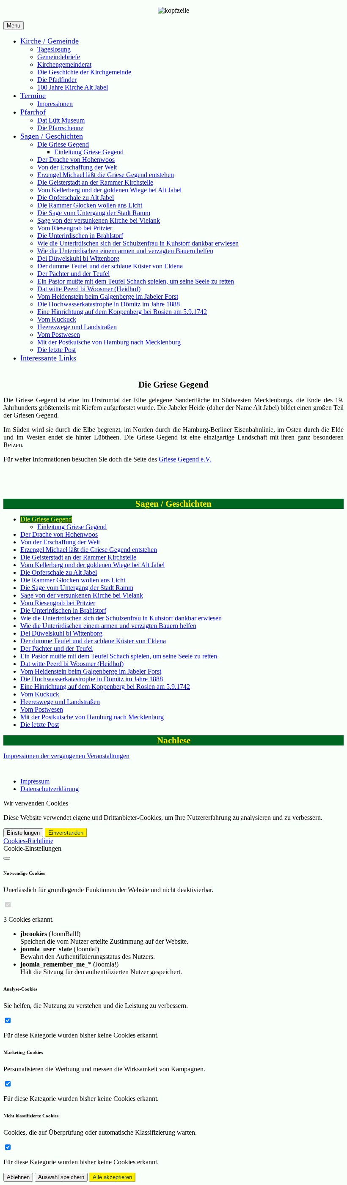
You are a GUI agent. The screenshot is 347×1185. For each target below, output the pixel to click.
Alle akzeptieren (112, 1177)
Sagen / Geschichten (51, 136)
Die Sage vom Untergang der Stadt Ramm (93, 212)
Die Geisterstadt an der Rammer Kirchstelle (95, 182)
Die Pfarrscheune (60, 127)
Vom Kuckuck (56, 319)
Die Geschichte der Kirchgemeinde (84, 72)
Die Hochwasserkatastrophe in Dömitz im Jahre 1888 (108, 304)
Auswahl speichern (61, 1177)
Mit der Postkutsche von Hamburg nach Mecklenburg (109, 342)
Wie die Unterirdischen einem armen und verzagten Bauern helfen (125, 250)
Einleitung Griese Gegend (89, 152)
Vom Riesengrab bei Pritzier (74, 228)
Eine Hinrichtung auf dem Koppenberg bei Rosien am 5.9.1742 (122, 311)
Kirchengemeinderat (64, 64)
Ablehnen (18, 1177)
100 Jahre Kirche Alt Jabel (72, 87)
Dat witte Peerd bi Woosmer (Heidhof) (88, 288)
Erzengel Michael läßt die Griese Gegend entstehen (105, 174)
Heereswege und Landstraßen (77, 326)
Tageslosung (54, 49)
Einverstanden (65, 833)
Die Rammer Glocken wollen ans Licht (89, 205)
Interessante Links (48, 358)
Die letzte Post (56, 349)
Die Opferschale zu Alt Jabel (75, 197)
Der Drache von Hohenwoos (76, 159)
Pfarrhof (33, 112)
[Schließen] (6, 858)
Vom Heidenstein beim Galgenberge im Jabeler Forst (107, 296)
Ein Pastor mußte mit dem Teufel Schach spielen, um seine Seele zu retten (135, 281)
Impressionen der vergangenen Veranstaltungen (66, 755)
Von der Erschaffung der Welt (77, 167)
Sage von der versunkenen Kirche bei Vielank (98, 220)
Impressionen (55, 103)
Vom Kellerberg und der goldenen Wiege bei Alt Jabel (109, 190)
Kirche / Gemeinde (49, 41)
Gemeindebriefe (58, 56)
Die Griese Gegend (63, 144)
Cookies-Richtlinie (28, 840)
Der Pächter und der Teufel (73, 273)
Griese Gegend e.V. (185, 459)
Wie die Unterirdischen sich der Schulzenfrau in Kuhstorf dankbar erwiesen (138, 243)
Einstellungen (23, 833)
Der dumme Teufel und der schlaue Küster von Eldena (110, 266)
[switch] (8, 904)
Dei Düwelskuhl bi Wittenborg (78, 258)
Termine (33, 95)
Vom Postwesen (58, 334)
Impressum (35, 781)
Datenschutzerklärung (49, 788)
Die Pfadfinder (57, 79)
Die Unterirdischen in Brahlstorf (80, 235)
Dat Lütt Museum (61, 120)
